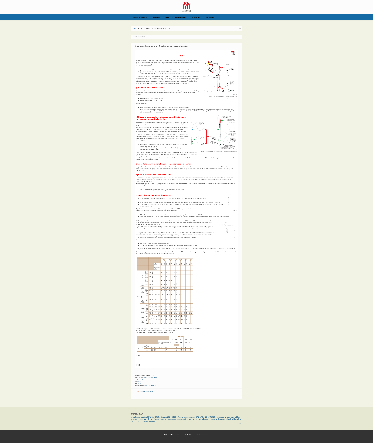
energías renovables (231, 417)
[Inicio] (186, 6)
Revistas (156, 17)
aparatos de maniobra (149, 385)
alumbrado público (139, 417)
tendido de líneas (149, 422)
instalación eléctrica (209, 420)
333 (142, 379)
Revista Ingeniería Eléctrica (150, 377)
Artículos (210, 17)
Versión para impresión (146, 391)
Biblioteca (196, 17)
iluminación (150, 419)
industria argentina (179, 420)
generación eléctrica (137, 420)
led (217, 419)
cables (164, 417)
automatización (154, 417)
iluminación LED (161, 420)
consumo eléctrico (184, 417)
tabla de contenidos (137, 422)
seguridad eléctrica (230, 419)
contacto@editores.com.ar (201, 435)
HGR (138, 365)
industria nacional (194, 419)
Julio (139, 381)
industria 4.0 (170, 420)
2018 (139, 383)
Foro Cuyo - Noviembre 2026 (175, 17)
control (192, 417)
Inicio (134, 28)
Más (240, 424)
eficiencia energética (205, 417)
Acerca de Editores (140, 17)
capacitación (173, 417)
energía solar (219, 417)
